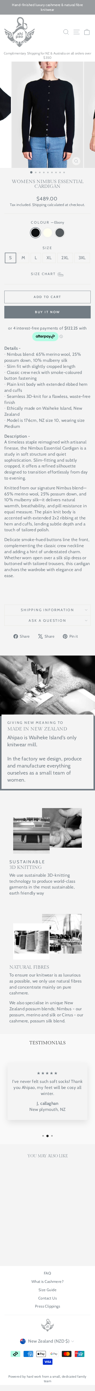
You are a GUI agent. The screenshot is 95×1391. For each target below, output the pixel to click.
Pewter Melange (60, 233)
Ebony (35, 233)
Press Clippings (47, 1306)
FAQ (47, 1273)
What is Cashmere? (47, 1281)
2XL (65, 257)
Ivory (48, 233)
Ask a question (47, 620)
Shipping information (47, 610)
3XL (82, 257)
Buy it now (47, 312)
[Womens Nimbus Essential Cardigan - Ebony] (15, 1249)
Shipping (39, 204)
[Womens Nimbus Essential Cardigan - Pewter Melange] (26, 1249)
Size (47, 248)
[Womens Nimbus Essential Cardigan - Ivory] (21, 1249)
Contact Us (47, 1298)
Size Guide (47, 1290)
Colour (47, 222)
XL (49, 257)
